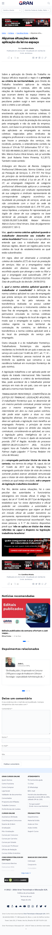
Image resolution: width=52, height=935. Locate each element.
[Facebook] (37, 906)
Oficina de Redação (9, 849)
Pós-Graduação (8, 831)
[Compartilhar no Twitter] (36, 58)
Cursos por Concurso (10, 835)
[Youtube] (24, 906)
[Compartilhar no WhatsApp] (42, 58)
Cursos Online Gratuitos (11, 853)
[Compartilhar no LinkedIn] (39, 58)
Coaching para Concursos (12, 820)
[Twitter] (41, 906)
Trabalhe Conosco (9, 805)
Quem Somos (7, 780)
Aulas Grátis (32, 828)
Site (3, 754)
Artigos (11, 33)
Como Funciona (8, 784)
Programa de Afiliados (10, 802)
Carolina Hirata (22, 33)
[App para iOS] (16, 906)
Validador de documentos (12, 794)
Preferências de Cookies (11, 809)
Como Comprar (8, 787)
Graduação (6, 828)
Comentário (7, 709)
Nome (5, 737)
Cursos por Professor (10, 846)
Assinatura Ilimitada (9, 817)
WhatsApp (34, 787)
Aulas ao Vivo (33, 824)
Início (4, 33)
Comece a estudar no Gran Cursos (26, 550)
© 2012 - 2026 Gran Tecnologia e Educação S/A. (26, 890)
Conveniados (7, 798)
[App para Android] (20, 906)
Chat (32, 784)
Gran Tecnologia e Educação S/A (34, 913)
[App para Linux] (12, 906)
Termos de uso (26, 896)
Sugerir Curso (33, 831)
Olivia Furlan (6, 636)
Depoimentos (33, 817)
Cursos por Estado (9, 842)
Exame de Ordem (8, 824)
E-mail (5, 746)
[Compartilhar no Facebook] (33, 58)
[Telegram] (45, 906)
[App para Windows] (8, 906)
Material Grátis (33, 820)
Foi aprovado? (38, 805)
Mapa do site (26, 900)
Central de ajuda (36, 780)
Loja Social (6, 791)
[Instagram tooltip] (28, 906)
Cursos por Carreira (9, 839)
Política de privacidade (26, 893)
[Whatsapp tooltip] (33, 906)
